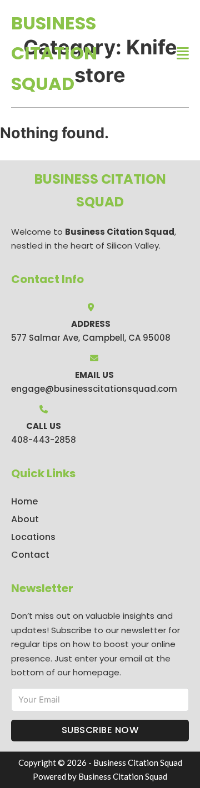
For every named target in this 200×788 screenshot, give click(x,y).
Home (24, 501)
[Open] (183, 53)
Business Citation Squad (54, 53)
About (25, 519)
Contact (30, 554)
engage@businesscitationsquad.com (94, 389)
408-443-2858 (43, 440)
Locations (33, 537)
